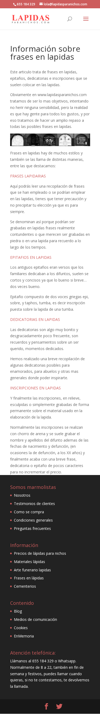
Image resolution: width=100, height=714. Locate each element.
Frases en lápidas (29, 577)
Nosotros (22, 495)
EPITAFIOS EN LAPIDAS (30, 257)
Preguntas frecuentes (32, 528)
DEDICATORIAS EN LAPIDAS (35, 319)
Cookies (21, 627)
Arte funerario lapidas (32, 569)
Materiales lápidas (29, 561)
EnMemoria (24, 636)
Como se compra (29, 511)
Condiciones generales (33, 520)
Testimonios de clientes (34, 503)
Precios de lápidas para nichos (40, 553)
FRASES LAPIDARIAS (28, 175)
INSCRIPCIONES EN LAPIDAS (35, 387)
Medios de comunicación (35, 619)
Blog (18, 611)
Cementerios (25, 586)
